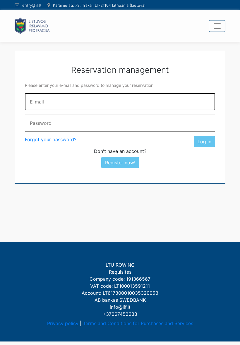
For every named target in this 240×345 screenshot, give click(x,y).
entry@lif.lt (32, 5)
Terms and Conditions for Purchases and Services (138, 323)
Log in (204, 141)
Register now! (120, 162)
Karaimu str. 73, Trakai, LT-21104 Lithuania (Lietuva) (99, 5)
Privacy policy (62, 323)
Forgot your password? (50, 139)
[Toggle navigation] (217, 26)
